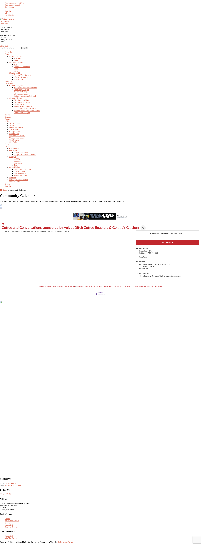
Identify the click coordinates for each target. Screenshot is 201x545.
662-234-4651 (11, 483)
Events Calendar (69, 286)
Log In (7, 519)
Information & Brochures (141, 286)
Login (2, 46)
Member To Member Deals (93, 286)
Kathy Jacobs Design (65, 542)
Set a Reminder (167, 242)
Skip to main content (12, 5)
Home (4, 190)
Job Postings (118, 286)
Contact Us (127, 286)
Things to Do (9, 525)
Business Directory (45, 286)
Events (7, 523)
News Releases (58, 286)
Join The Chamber (156, 286)
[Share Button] (143, 227)
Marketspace (108, 286)
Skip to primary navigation (14, 3)
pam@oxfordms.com (13, 485)
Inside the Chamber (12, 521)
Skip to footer (10, 7)
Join (6, 46)
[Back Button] (3, 224)
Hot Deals (79, 286)
